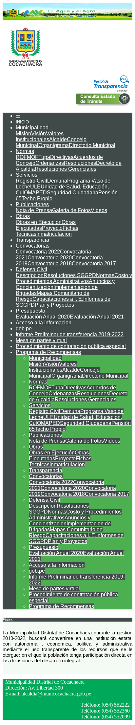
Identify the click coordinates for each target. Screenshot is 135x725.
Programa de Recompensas (48, 352)
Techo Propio (37, 198)
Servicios (26, 175)
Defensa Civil (31, 269)
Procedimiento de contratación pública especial (71, 346)
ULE (35, 186)
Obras (23, 216)
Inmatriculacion (54, 234)
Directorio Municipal (92, 145)
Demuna (57, 181)
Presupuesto (30, 311)
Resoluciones (80, 163)
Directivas (61, 157)
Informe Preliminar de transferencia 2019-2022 (70, 334)
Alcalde (58, 139)
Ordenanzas (49, 163)
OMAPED (35, 192)
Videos (99, 210)
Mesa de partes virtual (41, 340)
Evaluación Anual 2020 (43, 316)
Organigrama (53, 145)
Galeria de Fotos (71, 210)
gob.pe (24, 328)
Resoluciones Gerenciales (65, 169)
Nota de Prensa (34, 210)
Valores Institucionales (40, 136)
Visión (38, 133)
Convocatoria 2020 (50, 257)
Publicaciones (32, 204)
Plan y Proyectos (54, 305)
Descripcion (30, 275)
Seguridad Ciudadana (72, 192)
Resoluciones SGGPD (70, 275)
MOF (32, 157)
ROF (21, 157)
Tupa (44, 157)
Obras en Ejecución (39, 222)
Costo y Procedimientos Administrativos (74, 278)
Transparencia (32, 240)
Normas (25, 151)
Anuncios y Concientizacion (59, 520)
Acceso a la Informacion (43, 322)
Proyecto (52, 228)
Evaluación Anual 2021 (97, 316)
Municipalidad (32, 127)
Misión (23, 133)
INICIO (22, 122)
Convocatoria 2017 (94, 263)
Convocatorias (32, 246)
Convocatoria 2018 (50, 263)
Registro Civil (31, 181)
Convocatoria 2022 (38, 251)
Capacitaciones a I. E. (57, 299)
